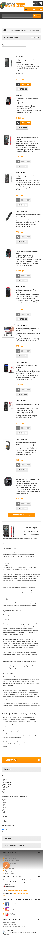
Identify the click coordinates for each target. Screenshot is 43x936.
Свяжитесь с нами (11, 866)
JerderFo (7, 787)
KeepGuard (7, 782)
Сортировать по (7, 45)
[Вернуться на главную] (4, 30)
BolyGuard (7, 784)
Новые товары (10, 858)
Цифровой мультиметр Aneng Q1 (28, 404)
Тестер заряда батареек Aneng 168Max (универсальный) (26, 443)
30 (5, 812)
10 (5, 800)
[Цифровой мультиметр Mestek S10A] (8, 100)
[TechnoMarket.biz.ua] (12, 5)
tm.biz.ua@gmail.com (20, 893)
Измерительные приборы (18, 30)
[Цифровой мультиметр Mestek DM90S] (8, 62)
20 (5, 807)
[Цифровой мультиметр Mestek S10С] (8, 253)
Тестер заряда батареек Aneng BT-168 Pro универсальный (28, 330)
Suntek (6, 792)
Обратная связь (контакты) (12, 896)
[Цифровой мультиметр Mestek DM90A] (8, 139)
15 (5, 805)
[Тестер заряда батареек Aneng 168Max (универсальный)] (8, 444)
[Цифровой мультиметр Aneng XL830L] (8, 367)
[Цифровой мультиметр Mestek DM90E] (8, 178)
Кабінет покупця (34, 9)
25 (5, 809)
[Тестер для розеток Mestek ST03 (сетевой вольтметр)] (8, 481)
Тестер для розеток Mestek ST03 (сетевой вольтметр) (27, 480)
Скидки (7, 855)
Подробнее (22, 89)
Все (5, 829)
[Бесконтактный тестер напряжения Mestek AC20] (8, 216)
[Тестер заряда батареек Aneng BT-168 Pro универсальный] (8, 331)
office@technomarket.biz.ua (17, 891)
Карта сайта (9, 873)
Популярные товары (12, 861)
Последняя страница (21, 515)
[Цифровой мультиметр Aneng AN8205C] (8, 292)
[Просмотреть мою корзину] (40, 3)
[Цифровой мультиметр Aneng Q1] (8, 406)
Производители (10, 871)
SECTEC (7, 789)
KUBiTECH (7, 780)
